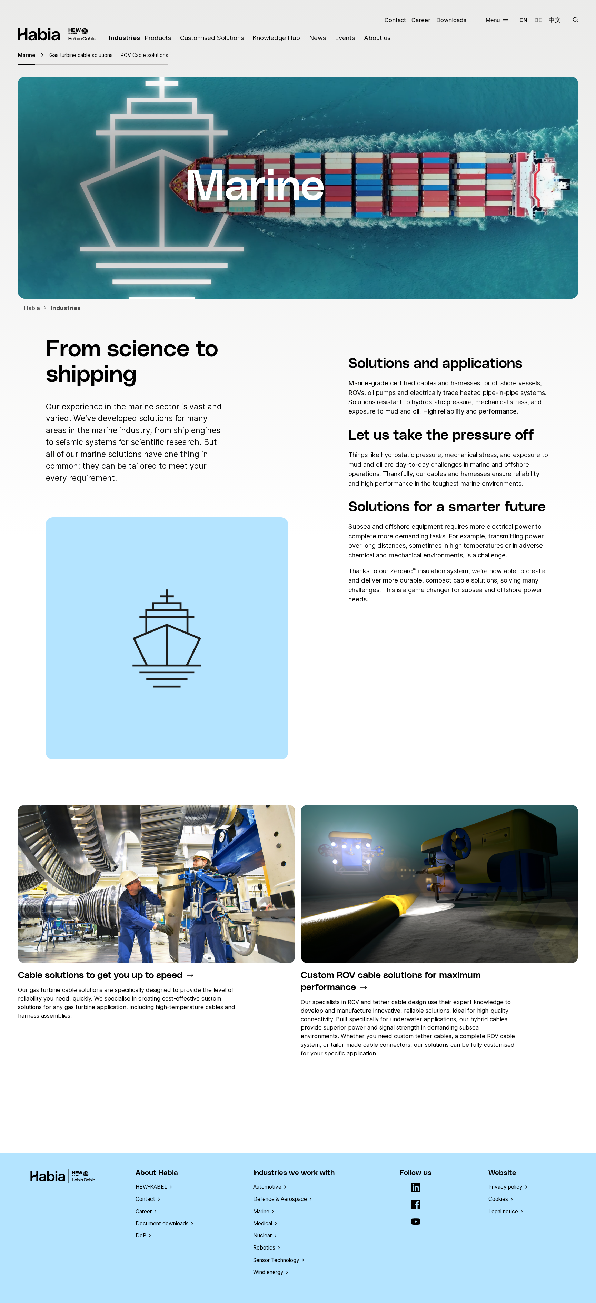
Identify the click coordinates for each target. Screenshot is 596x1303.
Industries (124, 37)
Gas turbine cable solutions (81, 55)
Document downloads (162, 1223)
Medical (262, 1223)
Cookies (498, 1199)
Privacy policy (505, 1187)
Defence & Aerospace (280, 1199)
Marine (26, 55)
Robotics (264, 1247)
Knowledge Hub (276, 37)
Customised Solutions (212, 37)
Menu (493, 20)
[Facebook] (415, 1205)
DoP (141, 1235)
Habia (57, 34)
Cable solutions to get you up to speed (100, 975)
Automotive (267, 1187)
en (523, 20)
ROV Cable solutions (144, 55)
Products (158, 37)
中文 (555, 20)
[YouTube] (415, 1222)
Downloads (451, 20)
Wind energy (268, 1272)
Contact (395, 20)
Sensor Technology (276, 1260)
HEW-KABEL (151, 1187)
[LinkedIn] (415, 1188)
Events (345, 37)
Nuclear (262, 1235)
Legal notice (503, 1211)
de (538, 20)
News (317, 37)
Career (420, 20)
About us (377, 37)
